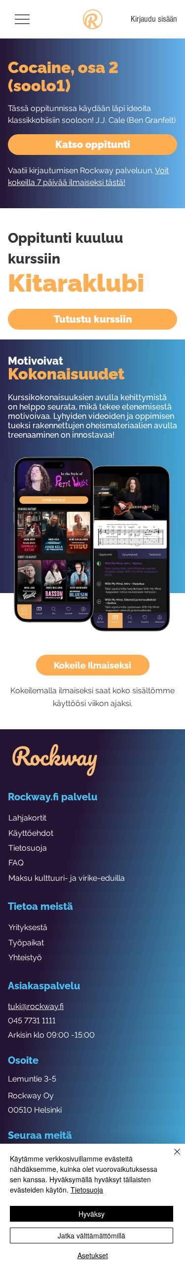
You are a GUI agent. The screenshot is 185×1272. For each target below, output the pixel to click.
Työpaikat (26, 942)
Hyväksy (91, 1214)
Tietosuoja (27, 848)
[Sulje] (171, 1157)
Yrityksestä (27, 927)
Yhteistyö (25, 957)
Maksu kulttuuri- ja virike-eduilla (66, 878)
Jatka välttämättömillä (91, 1235)
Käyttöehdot (30, 833)
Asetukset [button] (92, 1255)
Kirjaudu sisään (154, 19)
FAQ (16, 862)
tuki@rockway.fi (36, 1006)
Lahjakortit (27, 818)
